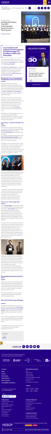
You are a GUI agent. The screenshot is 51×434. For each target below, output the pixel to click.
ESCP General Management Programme (9, 137)
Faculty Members (29, 404)
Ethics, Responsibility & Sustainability (33, 377)
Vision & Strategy (29, 374)
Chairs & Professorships (30, 408)
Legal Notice (30, 423)
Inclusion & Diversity (30, 378)
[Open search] (45, 2)
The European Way (29, 375)
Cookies (45, 423)
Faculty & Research (31, 399)
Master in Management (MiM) (7, 404)
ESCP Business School (32, 369)
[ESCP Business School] (4, 2)
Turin (31, 390)
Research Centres (29, 409)
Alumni (35, 425)
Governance (28, 380)
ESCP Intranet (6, 380)
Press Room (5, 376)
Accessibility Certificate (8, 382)
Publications (28, 406)
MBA (2, 408)
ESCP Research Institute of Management (34, 403)
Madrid (36, 388)
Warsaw (35, 390)
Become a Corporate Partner (31, 414)
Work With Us (6, 378)
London (32, 388)
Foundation (28, 425)
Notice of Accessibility (38, 423)
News (3, 371)
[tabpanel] (38, 67)
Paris (27, 390)
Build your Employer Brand (31, 416)
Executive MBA (8, 205)
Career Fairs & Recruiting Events (32, 418)
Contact (4, 369)
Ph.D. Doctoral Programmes (7, 409)
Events (3, 373)
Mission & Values (29, 372)
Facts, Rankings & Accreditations (32, 382)
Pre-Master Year (5, 403)
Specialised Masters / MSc (7, 406)
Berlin (27, 388)
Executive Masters (5, 414)
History (27, 371)
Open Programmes (5, 415)
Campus (28, 385)
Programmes (5, 399)
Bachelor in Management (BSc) (7, 401)
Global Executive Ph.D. (6, 411)
